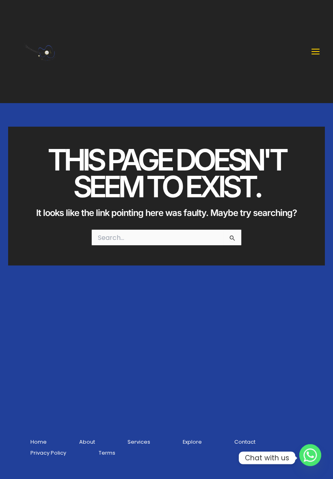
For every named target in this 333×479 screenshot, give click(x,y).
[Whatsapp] (310, 458)
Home (38, 441)
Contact (244, 441)
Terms (107, 452)
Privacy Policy (48, 452)
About (87, 441)
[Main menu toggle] (315, 51)
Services (139, 441)
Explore (192, 441)
